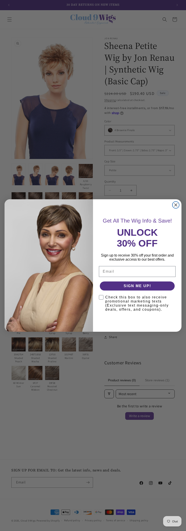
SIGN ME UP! (137, 286)
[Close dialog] (175, 205)
